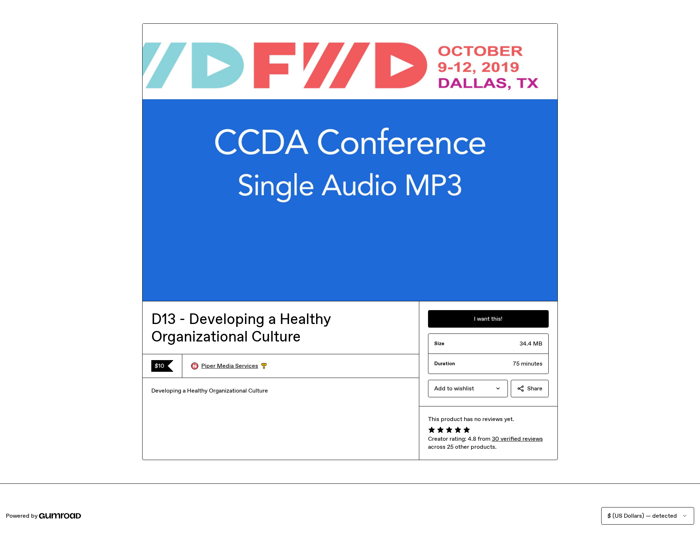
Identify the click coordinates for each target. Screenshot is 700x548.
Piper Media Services (234, 366)
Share (534, 388)
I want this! (488, 318)
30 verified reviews (517, 438)
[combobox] (468, 388)
